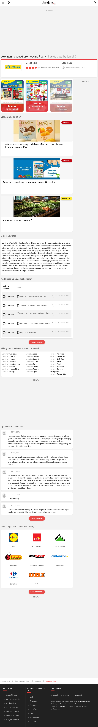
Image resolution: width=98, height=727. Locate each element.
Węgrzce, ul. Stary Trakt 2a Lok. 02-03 (33, 296)
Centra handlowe (12, 707)
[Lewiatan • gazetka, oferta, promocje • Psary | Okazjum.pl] (13, 67)
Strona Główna (11, 695)
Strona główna (5, 681)
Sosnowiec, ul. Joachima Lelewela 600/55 (34, 323)
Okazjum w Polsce (12, 720)
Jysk (31, 713)
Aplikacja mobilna (12, 715)
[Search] (95, 2)
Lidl (31, 697)
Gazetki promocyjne (13, 699)
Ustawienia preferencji (72, 704)
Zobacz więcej (36, 342)
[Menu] (3, 2)
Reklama (66, 695)
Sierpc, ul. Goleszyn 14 (27, 332)
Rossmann (34, 705)
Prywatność (78, 695)
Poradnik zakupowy (13, 711)
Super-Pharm (35, 717)
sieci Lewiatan (16, 279)
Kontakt (56, 695)
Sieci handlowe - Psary (22, 681)
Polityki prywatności (57, 704)
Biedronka (34, 701)
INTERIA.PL (63, 706)
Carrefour (33, 709)
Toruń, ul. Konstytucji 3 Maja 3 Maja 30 (33, 305)
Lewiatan (38, 681)
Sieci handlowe (11, 703)
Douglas (33, 721)
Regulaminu (83, 701)
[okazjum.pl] (49, 3)
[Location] (8, 3)
